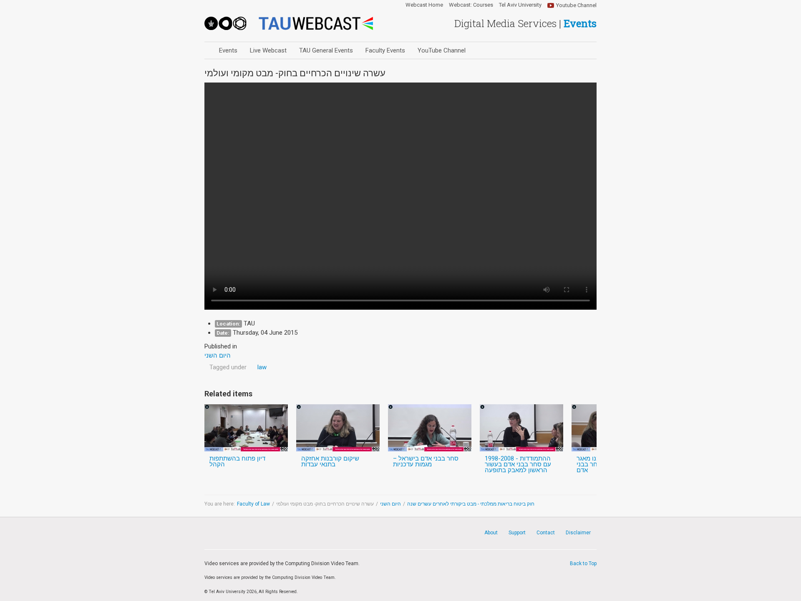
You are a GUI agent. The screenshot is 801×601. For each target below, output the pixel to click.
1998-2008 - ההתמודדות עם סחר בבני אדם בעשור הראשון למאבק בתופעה (518, 464)
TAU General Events (326, 50)
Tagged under (228, 367)
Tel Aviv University (520, 5)
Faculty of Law (253, 504)
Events (228, 50)
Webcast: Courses (471, 5)
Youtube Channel (576, 5)
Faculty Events (385, 50)
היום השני (390, 504)
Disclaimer (578, 533)
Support (517, 533)
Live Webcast (268, 50)
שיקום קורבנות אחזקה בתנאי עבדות (330, 461)
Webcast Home (424, 5)
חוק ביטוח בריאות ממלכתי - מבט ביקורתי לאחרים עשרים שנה (470, 504)
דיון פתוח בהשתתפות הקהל (237, 461)
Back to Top (583, 563)
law (262, 367)
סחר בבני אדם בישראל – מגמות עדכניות (425, 461)
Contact (546, 533)
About (491, 533)
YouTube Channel (442, 50)
